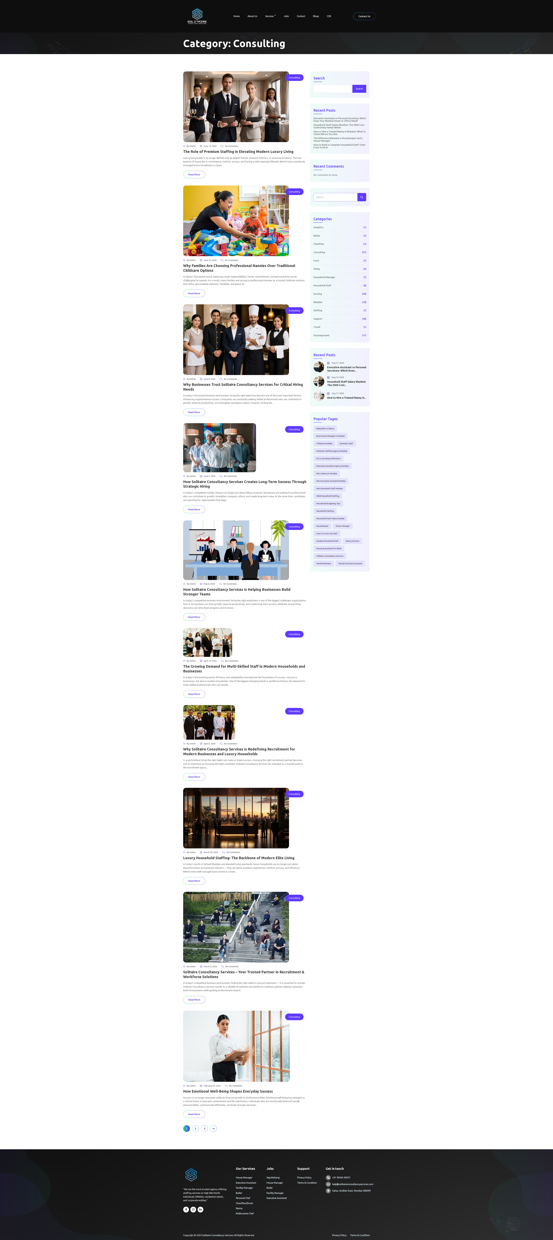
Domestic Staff (346, 443)
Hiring (317, 269)
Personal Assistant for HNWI (328, 548)
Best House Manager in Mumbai (330, 436)
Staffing (318, 310)
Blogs (316, 16)
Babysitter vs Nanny (325, 428)
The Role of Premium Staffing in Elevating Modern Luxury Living (238, 152)
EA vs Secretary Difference (328, 458)
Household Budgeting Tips (328, 503)
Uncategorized (321, 335)
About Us (252, 16)
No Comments (231, 146)
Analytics (318, 227)
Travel (317, 327)
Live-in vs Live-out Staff (326, 533)
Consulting (294, 77)
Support (318, 318)
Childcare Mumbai (324, 443)
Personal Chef (243, 1198)
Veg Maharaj (273, 1177)
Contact (301, 16)
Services (269, 16)
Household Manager (324, 277)
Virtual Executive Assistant (350, 563)
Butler (317, 235)
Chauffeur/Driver (244, 1203)
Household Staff (322, 285)
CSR (329, 16)
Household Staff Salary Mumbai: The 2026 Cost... (346, 383)
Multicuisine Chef (245, 1213)
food (316, 260)
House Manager (343, 526)
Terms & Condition (307, 1182)
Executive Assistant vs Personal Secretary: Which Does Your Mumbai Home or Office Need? (340, 119)
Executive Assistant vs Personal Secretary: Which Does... (346, 369)
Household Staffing (325, 511)
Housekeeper (322, 526)
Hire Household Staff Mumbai (329, 488)
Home (236, 16)
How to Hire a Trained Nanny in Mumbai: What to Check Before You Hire (340, 132)
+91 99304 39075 (341, 1177)
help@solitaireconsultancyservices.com (352, 1184)
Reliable (318, 302)
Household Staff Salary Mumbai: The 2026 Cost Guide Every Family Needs (339, 126)
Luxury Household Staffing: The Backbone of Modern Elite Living (239, 858)
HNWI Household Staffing (327, 496)
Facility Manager (244, 1187)
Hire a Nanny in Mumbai (326, 473)
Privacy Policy (304, 1177)
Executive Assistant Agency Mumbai (332, 466)
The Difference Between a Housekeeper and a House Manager (338, 139)
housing (318, 294)
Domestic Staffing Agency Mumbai (331, 451)
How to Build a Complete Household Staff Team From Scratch (339, 146)
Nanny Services (352, 541)
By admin (191, 146)
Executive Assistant (246, 1182)
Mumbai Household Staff (327, 541)
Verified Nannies (323, 563)
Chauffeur (319, 244)
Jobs (286, 16)
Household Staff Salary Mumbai (330, 518)
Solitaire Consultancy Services (329, 556)
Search (319, 78)
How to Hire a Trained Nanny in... (346, 397)
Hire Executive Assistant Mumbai (330, 481)
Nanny (239, 1208)
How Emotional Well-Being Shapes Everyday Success (228, 1091)
